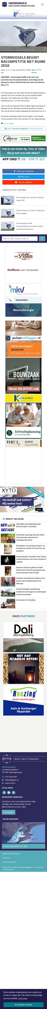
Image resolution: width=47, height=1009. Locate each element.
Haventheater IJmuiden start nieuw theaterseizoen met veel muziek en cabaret (31, 559)
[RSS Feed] (13, 793)
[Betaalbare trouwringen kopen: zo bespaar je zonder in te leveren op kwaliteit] (8, 549)
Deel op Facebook (25, 171)
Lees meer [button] (22, 998)
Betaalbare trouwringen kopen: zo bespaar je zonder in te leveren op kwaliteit (30, 548)
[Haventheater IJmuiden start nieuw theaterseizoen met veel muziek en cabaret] (8, 560)
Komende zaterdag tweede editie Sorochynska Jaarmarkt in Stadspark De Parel (30, 537)
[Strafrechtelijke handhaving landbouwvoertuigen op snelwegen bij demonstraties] (8, 593)
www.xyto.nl (10, 783)
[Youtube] (9, 793)
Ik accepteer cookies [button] (23, 1005)
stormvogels (9, 123)
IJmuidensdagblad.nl (17, 3)
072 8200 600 (11, 777)
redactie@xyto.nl (12, 780)
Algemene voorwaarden (11, 854)
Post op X (24, 176)
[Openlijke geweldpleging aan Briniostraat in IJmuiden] (8, 527)
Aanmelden (8, 812)
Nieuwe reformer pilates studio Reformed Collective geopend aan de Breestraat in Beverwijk (30, 570)
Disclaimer (6, 858)
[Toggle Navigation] (42, 4)
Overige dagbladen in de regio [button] (15, 846)
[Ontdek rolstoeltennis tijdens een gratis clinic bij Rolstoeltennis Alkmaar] (8, 582)
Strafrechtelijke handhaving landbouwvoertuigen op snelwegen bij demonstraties (31, 591)
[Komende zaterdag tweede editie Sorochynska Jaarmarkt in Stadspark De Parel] (8, 538)
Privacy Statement (9, 862)
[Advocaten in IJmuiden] (8, 603)
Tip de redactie (25, 182)
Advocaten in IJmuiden (26, 600)
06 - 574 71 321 (33, 159)
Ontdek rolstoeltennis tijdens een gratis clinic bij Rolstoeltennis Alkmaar (30, 580)
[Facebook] (4, 793)
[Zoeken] (42, 238)
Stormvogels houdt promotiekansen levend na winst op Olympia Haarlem (29, 226)
